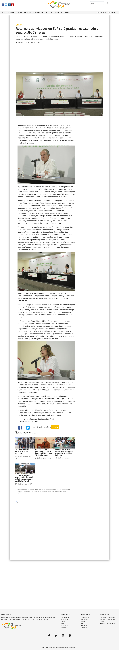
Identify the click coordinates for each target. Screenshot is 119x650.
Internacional (38, 12)
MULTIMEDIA (103, 12)
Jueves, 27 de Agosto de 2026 (8, 8)
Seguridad (67, 12)
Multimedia (64, 625)
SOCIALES (58, 12)
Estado (19, 12)
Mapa (62, 623)
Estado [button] (55, 427)
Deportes (49, 12)
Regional (11, 12)
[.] (17, 502)
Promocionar (65, 617)
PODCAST (113, 12)
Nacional (27, 12)
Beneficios (64, 619)
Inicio (4, 12)
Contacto (64, 621)
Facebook (64, 627)
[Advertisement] (59, 57)
